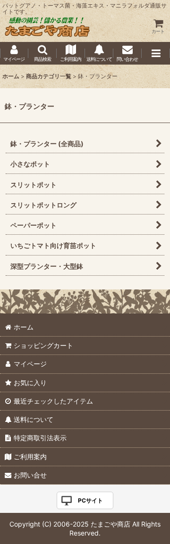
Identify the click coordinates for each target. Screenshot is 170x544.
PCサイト (90, 500)
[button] (42, 53)
